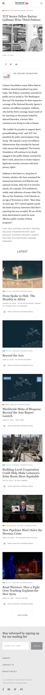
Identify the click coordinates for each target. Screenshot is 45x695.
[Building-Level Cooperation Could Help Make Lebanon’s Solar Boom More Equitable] (22, 448)
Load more (22, 615)
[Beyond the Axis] (22, 334)
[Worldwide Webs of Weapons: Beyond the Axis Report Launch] (22, 387)
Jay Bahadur (21, 306)
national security (22, 229)
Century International (22, 291)
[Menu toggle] (3, 3)
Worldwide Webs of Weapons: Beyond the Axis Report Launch (22, 412)
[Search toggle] (41, 3)
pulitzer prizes (19, 238)
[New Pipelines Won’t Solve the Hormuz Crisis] (22, 508)
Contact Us (8, 665)
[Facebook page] (3, 689)
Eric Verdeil (22, 480)
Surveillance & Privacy (24, 10)
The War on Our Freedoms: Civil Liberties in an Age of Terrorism (21, 196)
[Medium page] (21, 689)
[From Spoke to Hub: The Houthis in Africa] (22, 274)
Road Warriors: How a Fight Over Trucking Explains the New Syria (21, 591)
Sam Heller (23, 598)
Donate (6, 658)
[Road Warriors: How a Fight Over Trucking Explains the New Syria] (22, 565)
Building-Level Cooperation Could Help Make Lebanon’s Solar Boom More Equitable (21, 473)
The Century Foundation (25, 73)
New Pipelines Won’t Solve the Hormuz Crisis (22, 531)
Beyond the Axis (13, 355)
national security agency (25, 235)
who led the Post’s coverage (15, 111)
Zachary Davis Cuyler (27, 538)
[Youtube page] (9, 689)
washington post (21, 232)
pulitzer (6, 238)
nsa (10, 229)
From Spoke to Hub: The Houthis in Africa (18, 297)
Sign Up (36, 646)
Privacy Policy (9, 671)
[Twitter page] (15, 689)
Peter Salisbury (27, 303)
